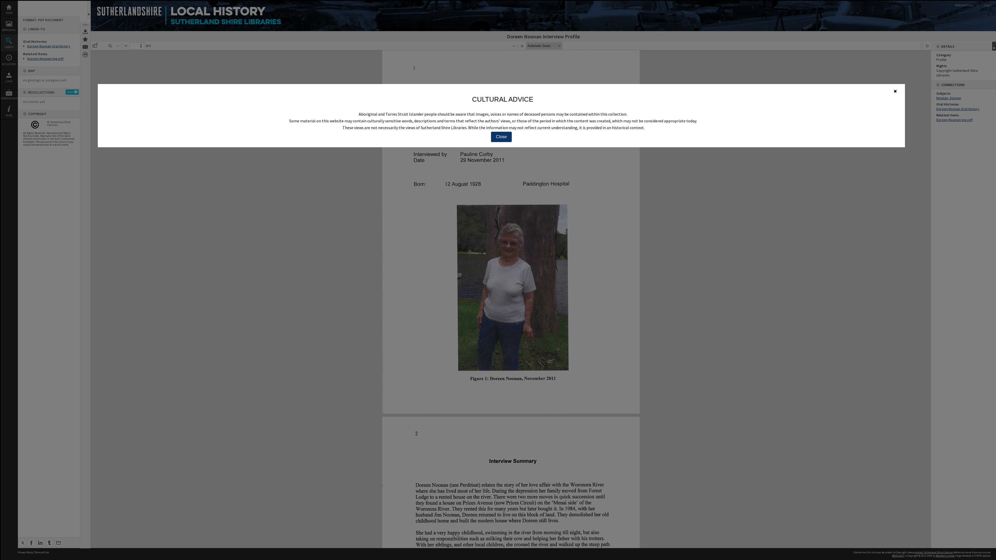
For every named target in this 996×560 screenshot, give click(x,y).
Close (501, 137)
